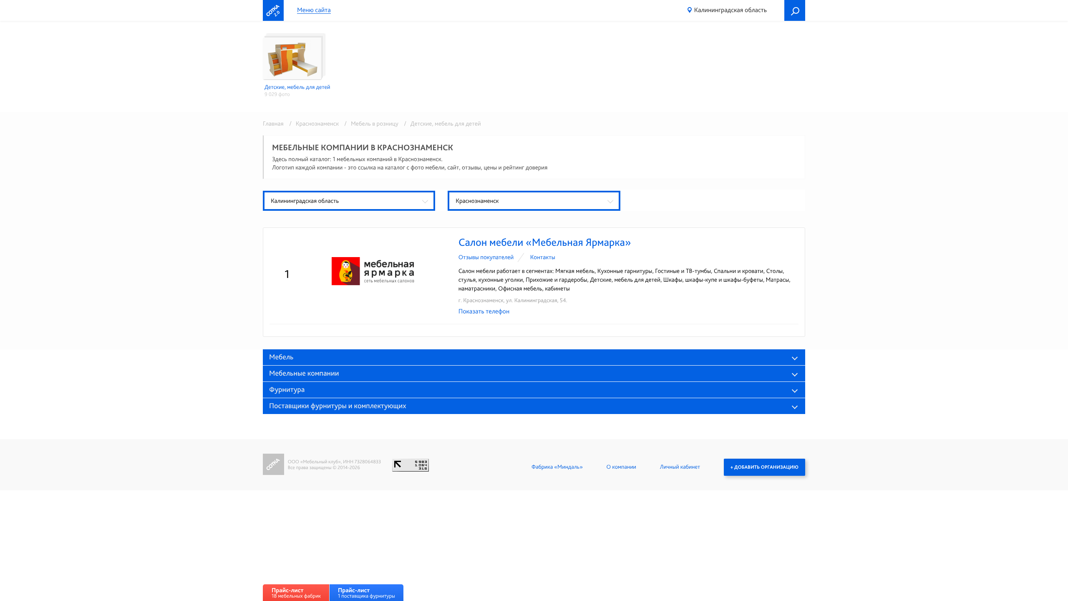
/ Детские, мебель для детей (440, 123)
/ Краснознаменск (312, 123)
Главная (273, 123)
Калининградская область (730, 10)
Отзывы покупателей (486, 257)
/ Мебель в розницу (370, 123)
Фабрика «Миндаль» (557, 467)
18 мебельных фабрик (296, 592)
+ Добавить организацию (764, 467)
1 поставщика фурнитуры (366, 592)
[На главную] (273, 10)
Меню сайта (314, 10)
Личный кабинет (680, 467)
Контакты (542, 257)
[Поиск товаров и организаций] (794, 10)
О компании (621, 467)
